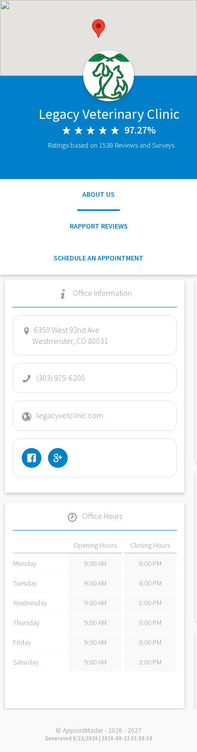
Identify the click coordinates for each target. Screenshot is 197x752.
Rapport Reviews (99, 226)
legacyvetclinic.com (69, 415)
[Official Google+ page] (60, 458)
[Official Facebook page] (34, 458)
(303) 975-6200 (60, 378)
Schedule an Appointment (98, 257)
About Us (98, 194)
